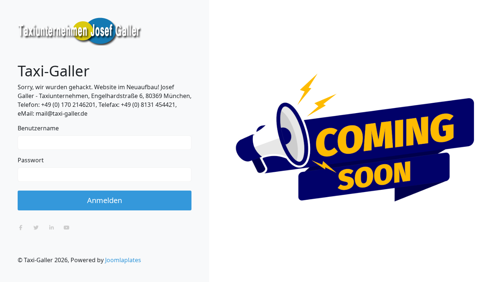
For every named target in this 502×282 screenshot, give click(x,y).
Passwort (31, 160)
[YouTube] (67, 227)
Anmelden (104, 200)
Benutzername (38, 128)
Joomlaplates (123, 260)
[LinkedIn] (51, 227)
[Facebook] (21, 227)
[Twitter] (36, 227)
